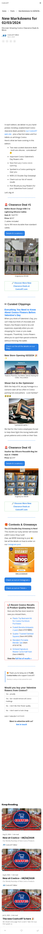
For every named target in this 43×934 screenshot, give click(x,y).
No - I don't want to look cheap (17, 710)
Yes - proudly (10, 694)
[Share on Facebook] (3, 41)
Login (6, 716)
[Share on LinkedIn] (14, 41)
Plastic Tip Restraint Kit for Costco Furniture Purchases (22, 621)
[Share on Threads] (10, 41)
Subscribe (13, 716)
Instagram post (14, 544)
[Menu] (40, 3)
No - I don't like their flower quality (18, 706)
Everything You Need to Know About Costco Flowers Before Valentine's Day (20, 312)
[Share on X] (7, 41)
